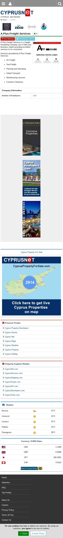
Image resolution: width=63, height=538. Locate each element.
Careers (5, 505)
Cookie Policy (38, 533)
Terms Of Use (8, 515)
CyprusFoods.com (12, 382)
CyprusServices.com (14, 373)
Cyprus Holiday (11, 354)
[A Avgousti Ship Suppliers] (44, 27)
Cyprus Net (9, 337)
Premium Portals (12, 323)
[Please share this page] (35, 33)
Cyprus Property (12, 350)
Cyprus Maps (10, 341)
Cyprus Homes (11, 332)
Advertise (6, 482)
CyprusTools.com (12, 395)
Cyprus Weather (11, 345)
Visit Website (8, 39)
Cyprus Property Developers (17, 328)
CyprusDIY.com (11, 386)
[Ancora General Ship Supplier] (31, 27)
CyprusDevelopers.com (15, 390)
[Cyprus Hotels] (31, 219)
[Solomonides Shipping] (6, 27)
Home (4, 477)
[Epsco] (19, 27)
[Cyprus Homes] (31, 137)
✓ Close (23, 533)
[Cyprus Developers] (31, 178)
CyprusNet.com (11, 369)
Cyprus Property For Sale (31, 252)
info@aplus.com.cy (26, 39)
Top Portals (6, 492)
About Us (6, 500)
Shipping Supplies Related (17, 364)
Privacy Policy (8, 510)
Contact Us (6, 520)
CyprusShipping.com (13, 378)
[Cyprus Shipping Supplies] (16, 9)
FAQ (4, 488)
